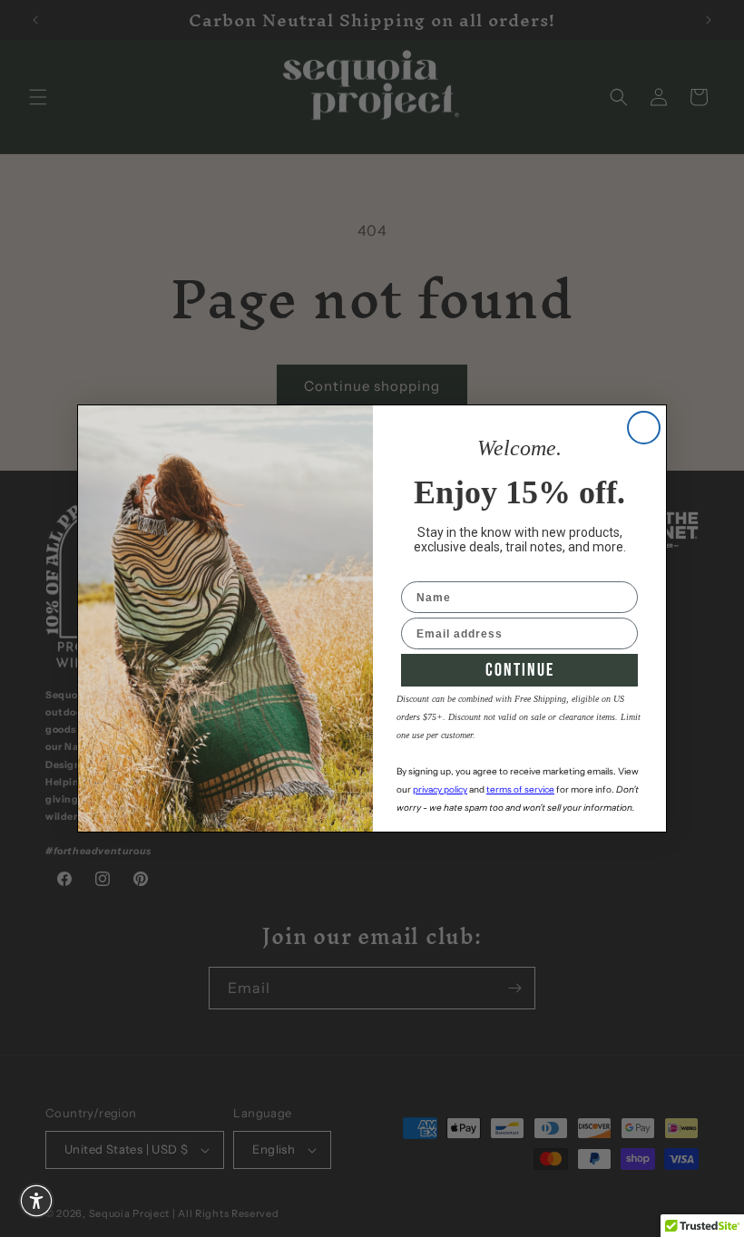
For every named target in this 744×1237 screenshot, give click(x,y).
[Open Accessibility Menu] (36, 1201)
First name (433, 569)
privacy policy (440, 789)
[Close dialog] (644, 427)
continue (519, 670)
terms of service (520, 789)
